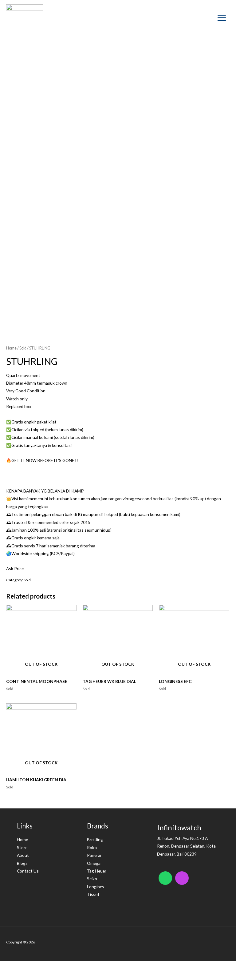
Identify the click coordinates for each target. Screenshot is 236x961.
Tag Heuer (96, 870)
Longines (95, 886)
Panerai (94, 855)
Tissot (93, 894)
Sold (22, 348)
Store (22, 847)
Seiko (92, 878)
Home (11, 348)
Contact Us (28, 870)
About (23, 855)
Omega (93, 863)
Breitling (95, 839)
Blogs (22, 863)
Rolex (92, 847)
